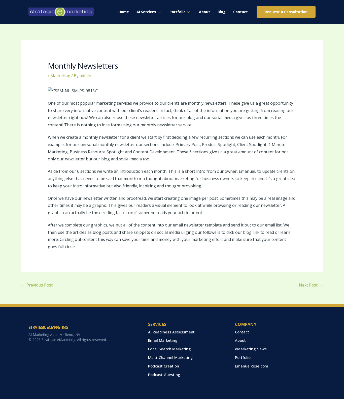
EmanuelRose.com (251, 365)
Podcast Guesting (164, 374)
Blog (222, 11)
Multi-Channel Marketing (170, 357)
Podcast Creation (163, 365)
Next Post (311, 285)
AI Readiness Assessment (171, 331)
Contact (240, 11)
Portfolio (177, 11)
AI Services (146, 11)
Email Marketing (162, 340)
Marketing (60, 75)
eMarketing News (251, 348)
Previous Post (37, 285)
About (204, 11)
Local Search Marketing (169, 348)
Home (123, 11)
